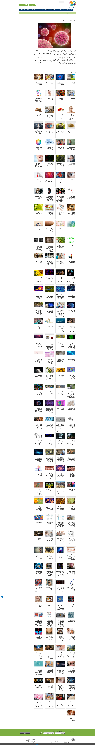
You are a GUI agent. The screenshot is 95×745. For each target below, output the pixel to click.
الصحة (67, 9)
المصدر (74, 70)
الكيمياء (59, 9)
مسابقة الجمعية (30, 2)
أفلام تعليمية (23, 5)
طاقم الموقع (55, 2)
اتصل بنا (21, 2)
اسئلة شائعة (36, 2)
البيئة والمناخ (36, 9)
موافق (37, 744)
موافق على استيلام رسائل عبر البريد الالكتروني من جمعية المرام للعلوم (37, 733)
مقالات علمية (69, 13)
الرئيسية (70, 9)
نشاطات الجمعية (41, 2)
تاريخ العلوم (22, 9)
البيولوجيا (50, 9)
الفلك (63, 9)
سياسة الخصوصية (33, 744)
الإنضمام (25, 733)
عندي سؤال (32, 5)
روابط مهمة (25, 2)
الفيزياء (54, 9)
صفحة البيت (73, 13)
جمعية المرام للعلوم (48, 2)
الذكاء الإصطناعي (44, 9)
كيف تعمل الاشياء (29, 9)
